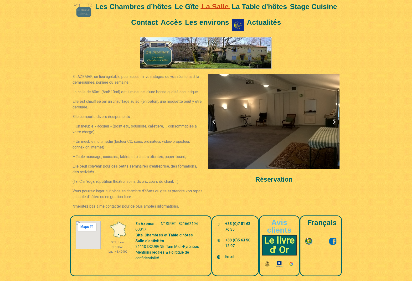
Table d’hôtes (180, 235)
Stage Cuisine (313, 6)
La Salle (215, 6)
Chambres (153, 235)
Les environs (207, 22)
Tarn (169, 246)
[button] (214, 122)
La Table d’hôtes (259, 6)
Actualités (264, 22)
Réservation (274, 179)
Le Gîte (187, 6)
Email (229, 256)
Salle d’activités (149, 241)
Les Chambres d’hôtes (133, 6)
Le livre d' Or (279, 245)
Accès (171, 22)
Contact (144, 22)
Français (322, 223)
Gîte (139, 235)
